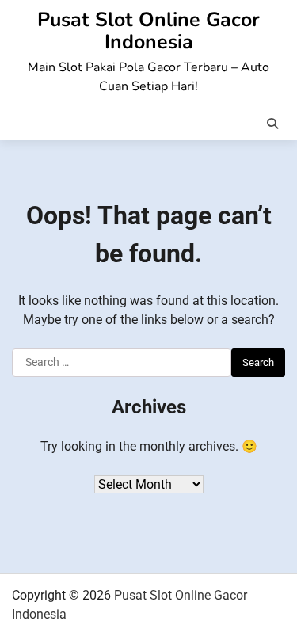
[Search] (272, 123)
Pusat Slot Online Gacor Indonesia (148, 30)
